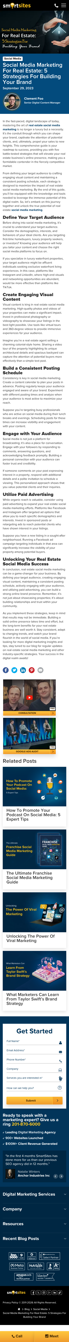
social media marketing (26, 210)
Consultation (27, 713)
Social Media (12, 58)
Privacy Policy (10, 1302)
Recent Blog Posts (21, 1239)
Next (61, 1176)
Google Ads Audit (27, 751)
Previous (55, 1176)
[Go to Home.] (19, 1309)
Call (18, 1336)
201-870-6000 (56, 5)
